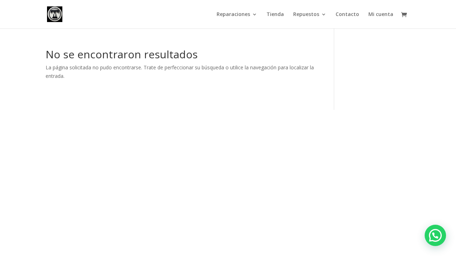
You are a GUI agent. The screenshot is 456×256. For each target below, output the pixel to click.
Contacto (347, 14)
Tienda (275, 14)
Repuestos (306, 14)
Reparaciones (233, 14)
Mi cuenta (380, 14)
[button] (435, 235)
